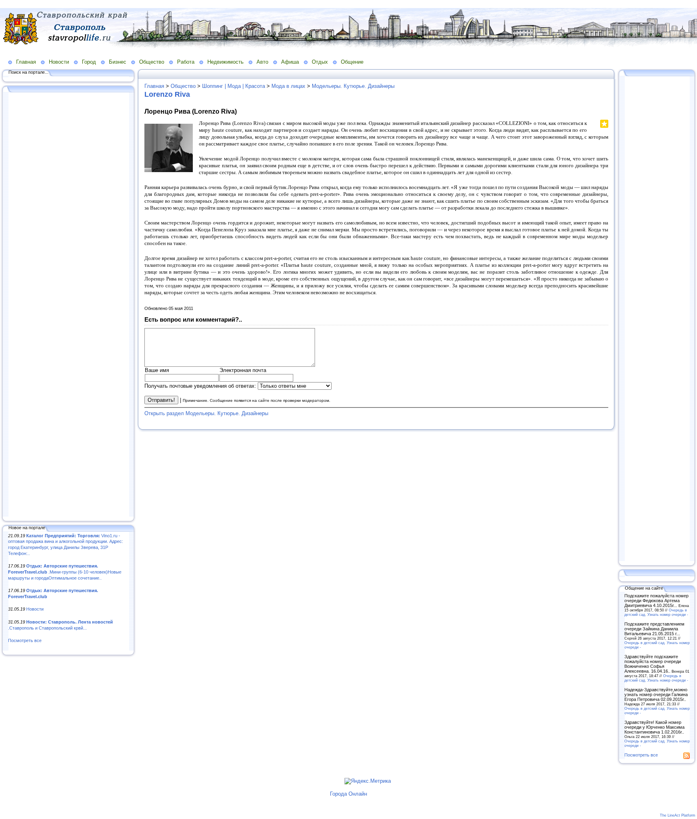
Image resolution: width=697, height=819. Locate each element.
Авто (262, 62)
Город (89, 62)
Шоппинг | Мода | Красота (233, 86)
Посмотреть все (25, 640)
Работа (185, 62)
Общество (151, 62)
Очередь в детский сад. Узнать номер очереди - (656, 612)
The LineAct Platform (677, 815)
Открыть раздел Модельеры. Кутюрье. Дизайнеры (206, 413)
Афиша (290, 62)
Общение (352, 62)
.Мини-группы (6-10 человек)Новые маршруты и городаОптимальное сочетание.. (64, 571)
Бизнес (117, 62)
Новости (59, 62)
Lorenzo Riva (167, 94)
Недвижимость (225, 62)
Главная (26, 62)
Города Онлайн (348, 794)
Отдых (320, 62)
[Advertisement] (68, 305)
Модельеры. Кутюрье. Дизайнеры (353, 86)
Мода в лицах (288, 86)
